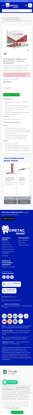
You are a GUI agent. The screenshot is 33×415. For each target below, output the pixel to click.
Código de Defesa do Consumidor (8, 252)
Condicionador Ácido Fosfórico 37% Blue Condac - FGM (10, 179)
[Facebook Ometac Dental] (12, 277)
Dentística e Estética (13, 17)
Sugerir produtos (8, 218)
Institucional (5, 242)
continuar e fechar (17, 412)
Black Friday (21, 242)
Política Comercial (7, 247)
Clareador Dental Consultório (12, 19)
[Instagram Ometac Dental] (8, 277)
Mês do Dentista (23, 240)
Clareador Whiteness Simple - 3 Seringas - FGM (23, 179)
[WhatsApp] (26, 5)
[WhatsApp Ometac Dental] (4, 277)
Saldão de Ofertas (23, 245)
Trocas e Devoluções (8, 249)
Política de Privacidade (8, 267)
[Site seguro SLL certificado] (10, 372)
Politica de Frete (6, 244)
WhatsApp (5, 255)
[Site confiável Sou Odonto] (10, 382)
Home (4, 17)
